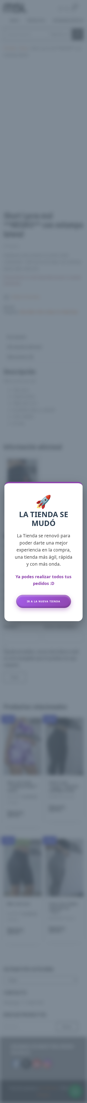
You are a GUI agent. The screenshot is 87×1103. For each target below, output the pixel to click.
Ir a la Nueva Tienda (43, 601)
